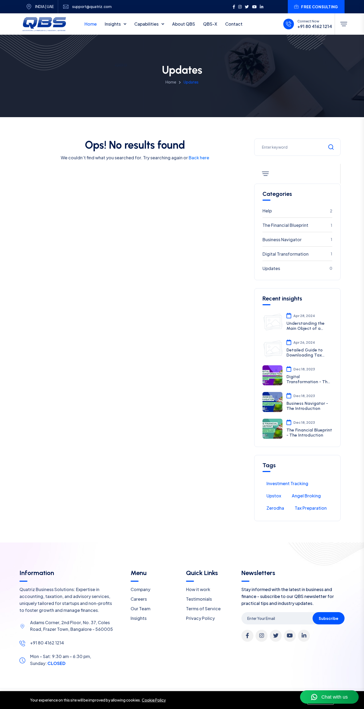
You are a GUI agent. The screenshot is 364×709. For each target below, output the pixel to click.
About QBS (183, 24)
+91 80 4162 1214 (314, 26)
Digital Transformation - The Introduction (308, 379)
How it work (198, 589)
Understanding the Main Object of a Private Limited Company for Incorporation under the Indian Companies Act (308, 326)
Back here (199, 157)
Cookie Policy (154, 700)
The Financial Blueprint (297, 225)
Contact (233, 24)
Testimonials (199, 599)
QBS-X (210, 24)
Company (140, 589)
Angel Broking (306, 495)
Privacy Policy (200, 618)
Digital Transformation (297, 254)
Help (297, 210)
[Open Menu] (344, 24)
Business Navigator (297, 239)
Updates (297, 268)
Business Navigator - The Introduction (307, 406)
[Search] (331, 147)
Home (90, 24)
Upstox (273, 495)
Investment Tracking (287, 483)
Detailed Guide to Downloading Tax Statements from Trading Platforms (304, 352)
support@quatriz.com (92, 6)
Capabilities (146, 24)
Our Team (140, 608)
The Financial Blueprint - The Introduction (309, 432)
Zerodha (275, 508)
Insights (113, 24)
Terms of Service (203, 608)
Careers (139, 599)
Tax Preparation (311, 508)
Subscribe (328, 618)
